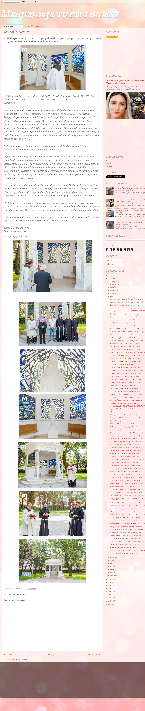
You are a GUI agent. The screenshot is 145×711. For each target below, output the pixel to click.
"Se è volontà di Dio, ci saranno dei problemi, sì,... (125, 326)
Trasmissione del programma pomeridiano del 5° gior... (127, 483)
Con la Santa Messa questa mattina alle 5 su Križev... (126, 477)
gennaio (112, 576)
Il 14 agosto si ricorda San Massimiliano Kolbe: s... (126, 415)
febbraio (113, 572)
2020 (110, 582)
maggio (112, 563)
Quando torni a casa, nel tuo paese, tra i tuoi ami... (125, 509)
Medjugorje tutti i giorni (59, 14)
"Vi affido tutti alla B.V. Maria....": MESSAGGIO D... (126, 538)
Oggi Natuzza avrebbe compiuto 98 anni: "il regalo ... (126, 358)
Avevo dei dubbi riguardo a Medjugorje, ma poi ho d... (126, 442)
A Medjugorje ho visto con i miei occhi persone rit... (126, 388)
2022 (110, 281)
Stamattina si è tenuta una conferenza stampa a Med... (126, 547)
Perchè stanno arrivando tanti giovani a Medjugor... (126, 553)
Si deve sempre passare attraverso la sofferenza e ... (126, 376)
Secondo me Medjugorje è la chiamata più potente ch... (126, 302)
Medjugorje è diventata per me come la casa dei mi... (126, 486)
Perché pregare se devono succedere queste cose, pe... (126, 364)
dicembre (113, 284)
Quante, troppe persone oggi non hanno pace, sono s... (126, 314)
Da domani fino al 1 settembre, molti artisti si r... (125, 305)
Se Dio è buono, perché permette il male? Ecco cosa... (126, 320)
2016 (110, 595)
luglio (112, 557)
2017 (110, 592)
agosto (112, 296)
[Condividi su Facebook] (32, 589)
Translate (38, 26)
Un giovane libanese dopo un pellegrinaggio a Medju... (127, 436)
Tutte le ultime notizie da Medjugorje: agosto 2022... (126, 382)
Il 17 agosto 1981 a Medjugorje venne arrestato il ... (126, 397)
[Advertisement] (67, 678)
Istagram (109, 166)
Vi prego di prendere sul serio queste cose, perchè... (126, 350)
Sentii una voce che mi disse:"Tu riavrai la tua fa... (125, 430)
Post (110, 260)
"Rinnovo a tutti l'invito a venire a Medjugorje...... (125, 335)
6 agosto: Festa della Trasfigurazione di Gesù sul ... (126, 474)
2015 (110, 598)
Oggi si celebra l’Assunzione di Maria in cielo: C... (125, 409)
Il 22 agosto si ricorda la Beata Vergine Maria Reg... (126, 367)
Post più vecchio (94, 654)
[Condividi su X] (30, 589)
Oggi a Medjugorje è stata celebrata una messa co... (126, 421)
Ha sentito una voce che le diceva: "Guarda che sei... (126, 361)
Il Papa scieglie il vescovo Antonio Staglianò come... (126, 462)
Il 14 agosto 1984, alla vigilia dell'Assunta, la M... (125, 418)
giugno (112, 560)
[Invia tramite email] (26, 589)
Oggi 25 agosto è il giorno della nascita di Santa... (125, 347)
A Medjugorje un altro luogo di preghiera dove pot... (126, 427)
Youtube (108, 161)
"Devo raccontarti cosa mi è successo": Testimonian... (126, 512)
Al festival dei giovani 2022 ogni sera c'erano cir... (125, 448)
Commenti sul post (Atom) (19, 659)
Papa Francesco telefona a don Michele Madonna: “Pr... (127, 465)
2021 (110, 579)
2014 (110, 601)
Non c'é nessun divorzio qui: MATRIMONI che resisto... (127, 433)
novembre (113, 287)
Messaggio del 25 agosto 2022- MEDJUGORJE (124, 344)
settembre (113, 293)
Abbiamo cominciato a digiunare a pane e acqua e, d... (126, 308)
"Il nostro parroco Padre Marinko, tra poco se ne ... (126, 480)
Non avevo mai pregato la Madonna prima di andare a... (127, 370)
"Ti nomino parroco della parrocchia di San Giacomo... (127, 412)
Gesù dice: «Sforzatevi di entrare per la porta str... (125, 373)
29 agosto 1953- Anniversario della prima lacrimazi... (126, 317)
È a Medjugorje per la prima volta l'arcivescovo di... (126, 544)
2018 (110, 589)
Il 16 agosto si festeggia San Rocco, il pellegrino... (125, 403)
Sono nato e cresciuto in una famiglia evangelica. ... (125, 453)
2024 (110, 275)
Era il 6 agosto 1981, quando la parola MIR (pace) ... (126, 468)
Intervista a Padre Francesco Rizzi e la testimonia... (126, 451)
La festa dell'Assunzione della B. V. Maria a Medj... (126, 400)
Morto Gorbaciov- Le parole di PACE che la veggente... (127, 299)
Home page (52, 654)
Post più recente (11, 654)
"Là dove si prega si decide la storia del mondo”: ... (126, 445)
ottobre (112, 290)
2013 (110, 604)
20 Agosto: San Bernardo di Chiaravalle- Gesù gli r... (126, 379)
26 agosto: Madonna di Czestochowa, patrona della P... (127, 341)
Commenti (112, 264)
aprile (112, 566)
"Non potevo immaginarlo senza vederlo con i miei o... (126, 527)
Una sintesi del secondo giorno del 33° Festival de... (126, 521)
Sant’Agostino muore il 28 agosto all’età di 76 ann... (126, 323)
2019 (110, 585)
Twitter (108, 164)
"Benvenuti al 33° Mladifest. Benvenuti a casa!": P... (126, 533)
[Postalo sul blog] (28, 589)
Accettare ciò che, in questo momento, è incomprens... (126, 471)
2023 (110, 278)
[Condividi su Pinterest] (34, 589)
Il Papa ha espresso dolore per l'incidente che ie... (125, 456)
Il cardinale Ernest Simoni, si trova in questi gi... (125, 385)
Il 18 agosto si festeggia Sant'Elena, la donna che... (125, 391)
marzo (112, 569)
